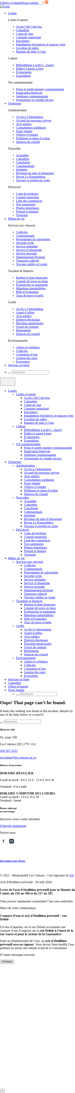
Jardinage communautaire (32, 96)
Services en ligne (18, 365)
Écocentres (23, 361)
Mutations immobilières (31, 288)
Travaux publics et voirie (31, 264)
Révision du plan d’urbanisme (35, 173)
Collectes (22, 232)
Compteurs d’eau (27, 354)
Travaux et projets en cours (33, 180)
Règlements (23, 330)
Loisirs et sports (26, 394)
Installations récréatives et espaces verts (40, 44)
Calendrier (22, 30)
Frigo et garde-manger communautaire (40, 89)
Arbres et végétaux (28, 347)
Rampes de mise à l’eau (31, 51)
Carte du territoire (27, 193)
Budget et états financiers (32, 277)
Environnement (25, 658)
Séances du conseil (28, 142)
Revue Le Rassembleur (30, 176)
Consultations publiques (31, 127)
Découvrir (22, 529)
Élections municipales (29, 323)
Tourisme (22, 215)
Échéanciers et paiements (32, 284)
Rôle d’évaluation (27, 292)
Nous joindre (30, 3)
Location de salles (27, 48)
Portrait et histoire (27, 211)
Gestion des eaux (27, 358)
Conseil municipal (27, 197)
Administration (25, 465)
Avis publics (24, 124)
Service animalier (27, 246)
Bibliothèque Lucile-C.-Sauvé (35, 65)
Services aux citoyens (29, 561)
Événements (23, 72)
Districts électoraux (28, 319)
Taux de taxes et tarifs (29, 295)
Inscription (22, 41)
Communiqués (25, 166)
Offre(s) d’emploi (11, 3)
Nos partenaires (26, 204)
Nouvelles (22, 497)
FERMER (7, 961)
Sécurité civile (25, 242)
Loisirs (12, 13)
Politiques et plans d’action (33, 138)
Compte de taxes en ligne (32, 281)
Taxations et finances (29, 601)
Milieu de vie (16, 218)
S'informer (14, 103)
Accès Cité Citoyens (29, 26)
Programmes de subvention (33, 239)
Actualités (22, 155)
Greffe (20, 626)
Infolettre (21, 169)
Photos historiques (27, 208)
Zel (72, 875)
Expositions (23, 75)
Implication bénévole (29, 92)
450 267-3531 (9, 750)
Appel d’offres (25, 312)
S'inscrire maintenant (13, 826)
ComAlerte (23, 162)
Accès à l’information (29, 117)
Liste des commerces (29, 201)
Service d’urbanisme (29, 250)
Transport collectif (27, 260)
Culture (20, 426)
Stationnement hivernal (30, 257)
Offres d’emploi (18, 686)
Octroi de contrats (27, 326)
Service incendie (26, 253)
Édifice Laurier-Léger (29, 68)
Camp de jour (24, 33)
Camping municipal (28, 37)
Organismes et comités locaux (35, 100)
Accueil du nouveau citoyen (33, 120)
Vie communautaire (28, 444)
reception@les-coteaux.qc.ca (18, 757)
